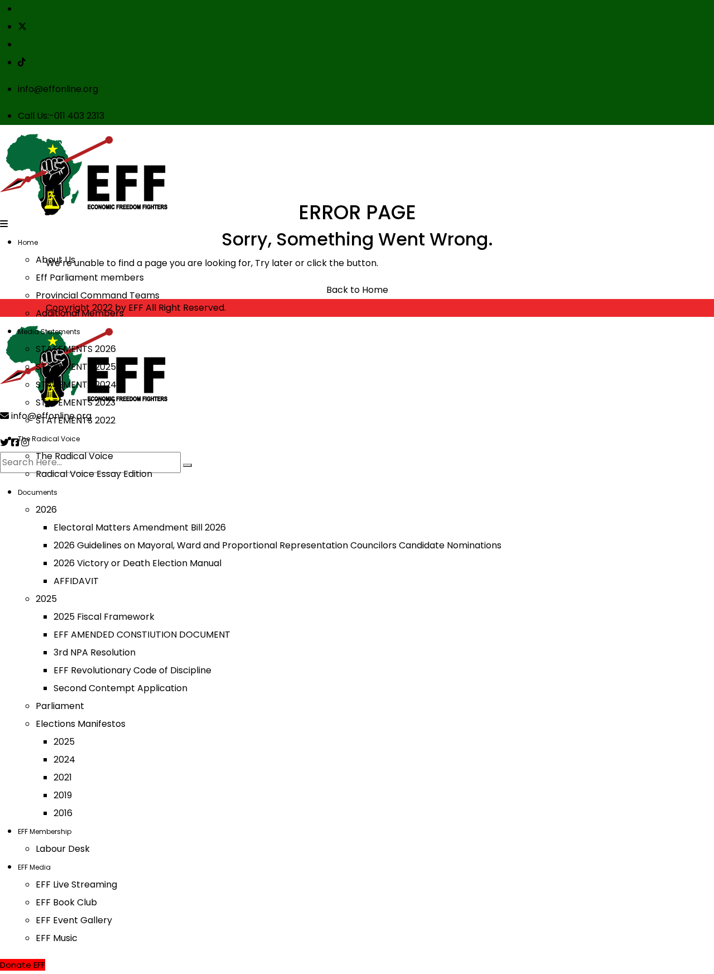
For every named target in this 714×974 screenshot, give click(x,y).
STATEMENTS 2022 (75, 420)
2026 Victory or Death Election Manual (137, 563)
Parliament (60, 706)
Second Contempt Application (120, 688)
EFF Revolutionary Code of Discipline (132, 670)
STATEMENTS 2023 (75, 402)
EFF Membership (44, 831)
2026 (46, 509)
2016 (63, 813)
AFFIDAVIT (76, 581)
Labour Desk (63, 848)
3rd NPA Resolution (95, 652)
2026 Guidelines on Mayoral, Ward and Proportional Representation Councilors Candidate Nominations (277, 545)
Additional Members (80, 313)
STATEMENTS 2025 (76, 366)
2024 (64, 759)
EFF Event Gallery (74, 920)
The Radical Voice (49, 438)
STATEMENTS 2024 (76, 384)
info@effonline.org (58, 89)
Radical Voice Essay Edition (94, 473)
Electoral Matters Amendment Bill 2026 (140, 527)
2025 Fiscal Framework (104, 616)
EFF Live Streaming (76, 884)
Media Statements (49, 331)
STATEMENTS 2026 (76, 349)
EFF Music (57, 938)
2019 (63, 795)
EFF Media (34, 867)
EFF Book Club (66, 902)
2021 (63, 777)
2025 (46, 598)
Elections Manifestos (81, 723)
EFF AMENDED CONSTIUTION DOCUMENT (142, 634)
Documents (37, 492)
